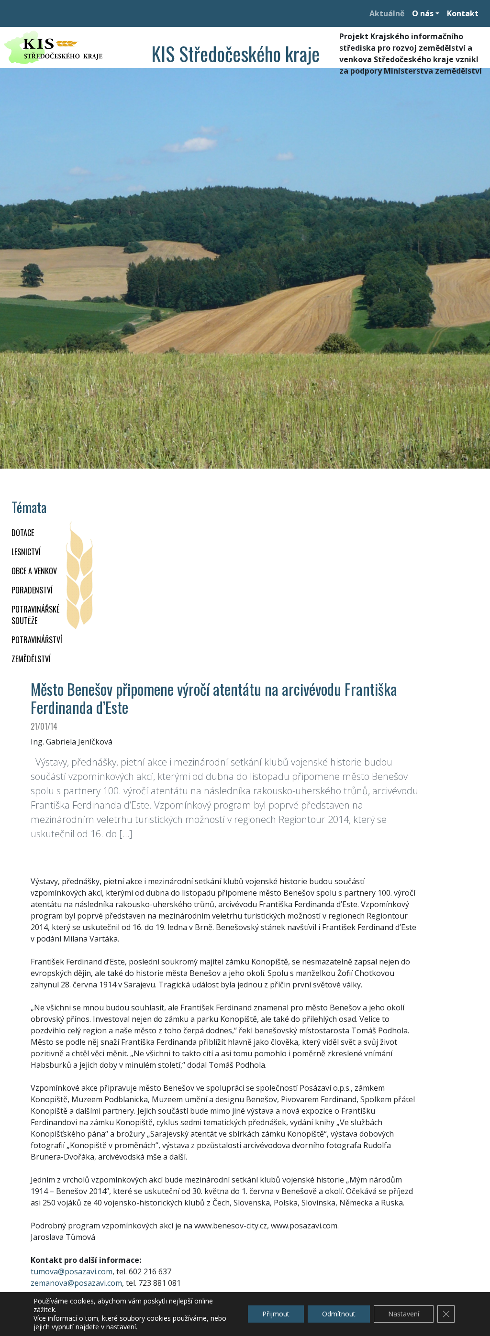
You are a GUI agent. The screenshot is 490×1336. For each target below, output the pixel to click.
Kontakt (463, 13)
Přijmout (276, 1313)
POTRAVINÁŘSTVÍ (36, 640)
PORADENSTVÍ (32, 590)
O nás (423, 13)
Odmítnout (339, 1313)
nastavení (121, 1327)
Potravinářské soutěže (35, 614)
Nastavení (403, 1313)
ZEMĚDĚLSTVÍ (31, 659)
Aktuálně (386, 13)
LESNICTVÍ (26, 552)
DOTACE (22, 532)
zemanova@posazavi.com (76, 1283)
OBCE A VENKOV (34, 571)
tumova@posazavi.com (71, 1271)
